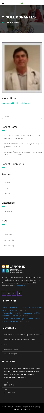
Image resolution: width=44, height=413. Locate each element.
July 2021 (7, 183)
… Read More (20, 286)
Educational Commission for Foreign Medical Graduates (23, 335)
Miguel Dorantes (11, 98)
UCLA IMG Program (10, 354)
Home (4, 22)
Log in (6, 229)
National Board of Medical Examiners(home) (19, 339)
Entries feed (8, 235)
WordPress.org (9, 246)
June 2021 (7, 188)
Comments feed (9, 240)
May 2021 (7, 194)
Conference (8, 211)
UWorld (6, 344)
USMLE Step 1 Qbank (11, 349)
